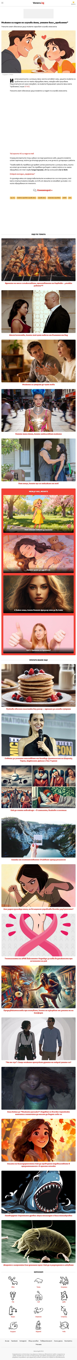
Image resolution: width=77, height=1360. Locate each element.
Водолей (38, 1331)
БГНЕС (27, 87)
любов (64, 197)
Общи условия (33, 1341)
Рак (13, 1302)
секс (70, 197)
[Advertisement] (38, 13)
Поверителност (46, 1341)
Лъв (38, 1302)
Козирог (13, 1331)
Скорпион (38, 1316)
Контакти (68, 1341)
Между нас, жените (38, 491)
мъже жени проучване (54, 197)
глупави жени (42, 197)
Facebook (14, 1341)
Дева (64, 1302)
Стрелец (64, 1316)
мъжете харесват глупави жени (26, 197)
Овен (13, 1287)
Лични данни (58, 1341)
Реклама (38, 1344)
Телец (38, 1287)
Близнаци (64, 1287)
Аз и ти (13, 197)
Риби (64, 1331)
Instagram (22, 1341)
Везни (13, 1316)
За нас (7, 1341)
